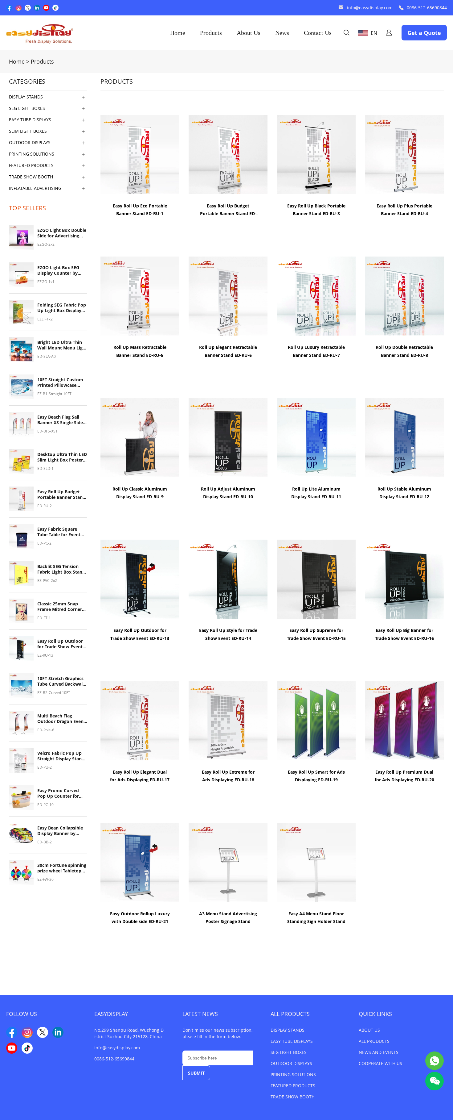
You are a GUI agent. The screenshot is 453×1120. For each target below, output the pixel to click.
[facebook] (9, 7)
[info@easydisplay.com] (341, 8)
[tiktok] (55, 7)
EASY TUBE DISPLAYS (292, 1041)
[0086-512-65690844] (401, 8)
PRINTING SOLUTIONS (293, 1074)
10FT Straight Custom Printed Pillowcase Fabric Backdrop (60, 382)
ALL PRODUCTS (290, 1014)
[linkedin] (37, 7)
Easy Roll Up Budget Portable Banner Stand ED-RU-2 (61, 494)
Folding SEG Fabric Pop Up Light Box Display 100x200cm (61, 307)
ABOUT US (369, 1030)
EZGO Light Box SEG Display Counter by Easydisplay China (58, 270)
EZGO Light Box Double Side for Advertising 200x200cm (61, 233)
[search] (346, 33)
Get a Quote (424, 32)
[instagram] (18, 7)
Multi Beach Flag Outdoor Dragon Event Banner (61, 718)
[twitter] (28, 7)
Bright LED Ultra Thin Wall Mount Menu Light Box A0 (62, 345)
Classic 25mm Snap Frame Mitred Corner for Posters (59, 606)
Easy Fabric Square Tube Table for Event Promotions (58, 531)
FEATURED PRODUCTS (293, 1086)
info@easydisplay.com (370, 7)
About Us (248, 32)
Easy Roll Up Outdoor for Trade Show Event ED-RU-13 (60, 644)
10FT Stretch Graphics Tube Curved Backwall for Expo (60, 681)
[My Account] (389, 32)
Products (211, 32)
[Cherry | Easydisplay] (434, 1060)
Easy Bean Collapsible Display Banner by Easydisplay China (60, 830)
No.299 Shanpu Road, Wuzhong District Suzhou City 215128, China (129, 1033)
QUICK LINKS (375, 1014)
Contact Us (318, 32)
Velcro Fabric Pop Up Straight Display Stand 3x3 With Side (60, 756)
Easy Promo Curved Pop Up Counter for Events (58, 793)
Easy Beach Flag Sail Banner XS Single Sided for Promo (61, 419)
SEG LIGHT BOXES (289, 1052)
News (282, 32)
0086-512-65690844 (427, 7)
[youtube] (46, 7)
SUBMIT (196, 1073)
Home (177, 32)
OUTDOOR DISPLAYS (291, 1063)
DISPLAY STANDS (287, 1030)
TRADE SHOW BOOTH (293, 1097)
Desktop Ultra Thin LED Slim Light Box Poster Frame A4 (62, 457)
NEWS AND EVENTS (378, 1052)
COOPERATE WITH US (380, 1063)
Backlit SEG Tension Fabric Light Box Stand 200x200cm (61, 569)
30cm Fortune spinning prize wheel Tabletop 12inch (61, 868)
